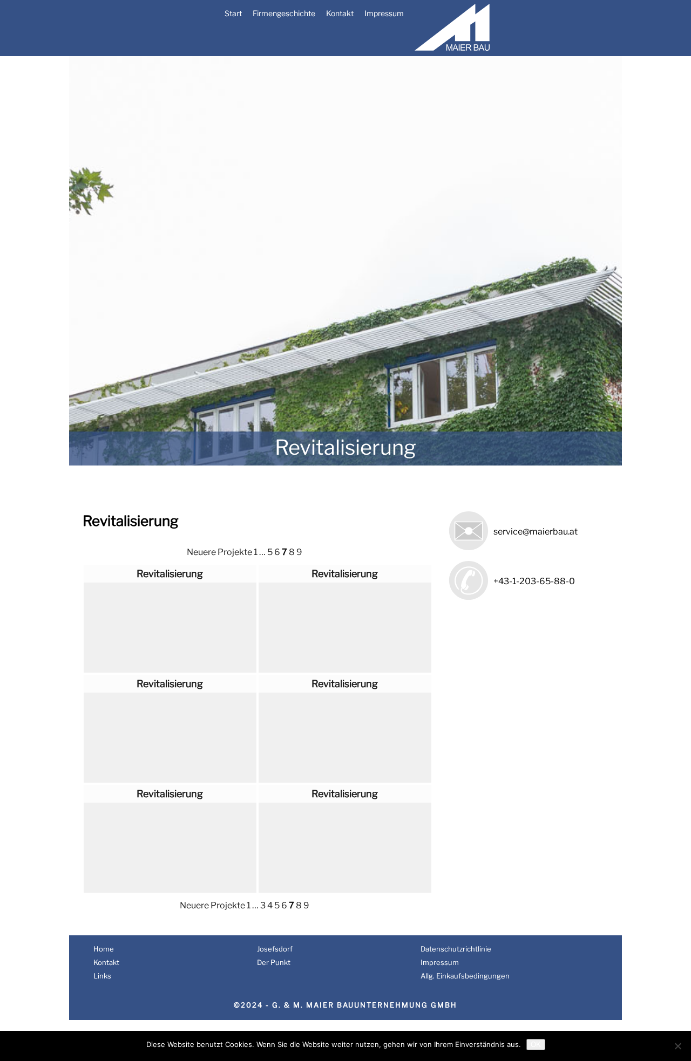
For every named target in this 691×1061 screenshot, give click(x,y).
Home (103, 948)
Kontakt (340, 13)
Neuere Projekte (219, 552)
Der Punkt (273, 962)
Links (102, 975)
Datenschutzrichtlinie (456, 948)
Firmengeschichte (284, 13)
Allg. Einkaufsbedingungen (465, 975)
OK (536, 1045)
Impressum (384, 13)
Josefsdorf (275, 948)
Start (233, 13)
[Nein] (677, 1046)
